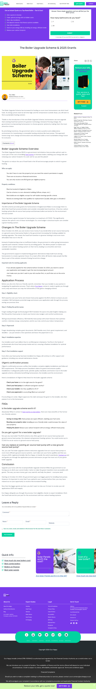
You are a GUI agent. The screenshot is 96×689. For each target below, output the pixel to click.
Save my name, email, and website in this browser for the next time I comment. (27, 528)
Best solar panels (11, 570)
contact (91, 3)
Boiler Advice (34, 640)
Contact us (62, 455)
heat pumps (29, 155)
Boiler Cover (30, 3)
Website (51, 523)
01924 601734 (75, 612)
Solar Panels (48, 640)
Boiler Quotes (19, 3)
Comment (6, 512)
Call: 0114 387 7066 (64, 3)
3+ (54, 26)
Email (28, 521)
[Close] (94, 684)
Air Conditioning (52, 3)
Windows (66, 640)
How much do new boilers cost (17, 560)
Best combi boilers (12, 564)
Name (5, 521)
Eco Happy (39, 286)
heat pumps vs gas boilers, (31, 412)
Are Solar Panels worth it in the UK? (51, 576)
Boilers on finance (12, 567)
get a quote (79, 3)
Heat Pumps (41, 640)
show (12, 143)
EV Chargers (61, 640)
